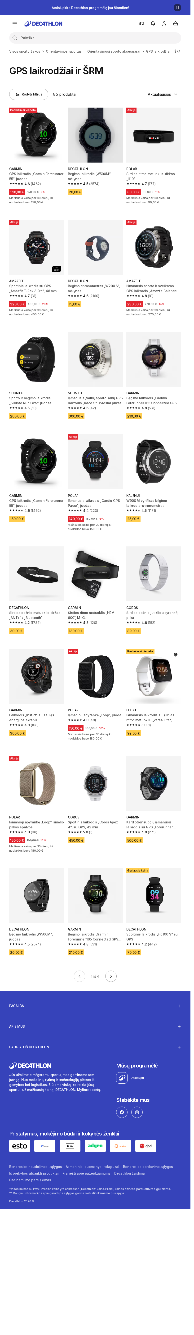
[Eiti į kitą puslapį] (111, 976)
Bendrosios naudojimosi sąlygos (35, 1167)
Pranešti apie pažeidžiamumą (86, 1173)
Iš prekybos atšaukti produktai (34, 1173)
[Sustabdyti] (177, 7)
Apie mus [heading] (17, 1026)
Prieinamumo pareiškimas (30, 1180)
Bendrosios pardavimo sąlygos (148, 1167)
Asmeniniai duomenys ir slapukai (92, 1167)
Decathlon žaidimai (130, 1173)
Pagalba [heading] (16, 1006)
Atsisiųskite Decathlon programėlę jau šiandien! (90, 8)
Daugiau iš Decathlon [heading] (29, 1047)
